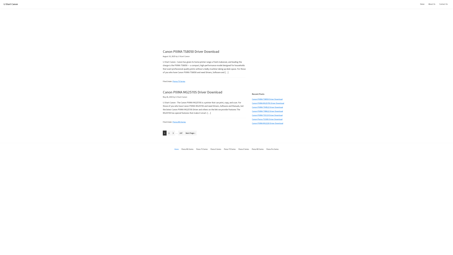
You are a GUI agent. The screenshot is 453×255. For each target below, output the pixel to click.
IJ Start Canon (11, 4)
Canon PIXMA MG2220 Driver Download (267, 123)
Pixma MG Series (179, 122)
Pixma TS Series (179, 81)
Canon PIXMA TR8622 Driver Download (267, 111)
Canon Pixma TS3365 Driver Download (267, 119)
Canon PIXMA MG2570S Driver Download (192, 92)
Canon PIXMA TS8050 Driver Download (191, 51)
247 (181, 133)
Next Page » (190, 134)
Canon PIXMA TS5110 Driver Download (267, 115)
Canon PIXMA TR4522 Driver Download (267, 107)
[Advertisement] (210, 32)
